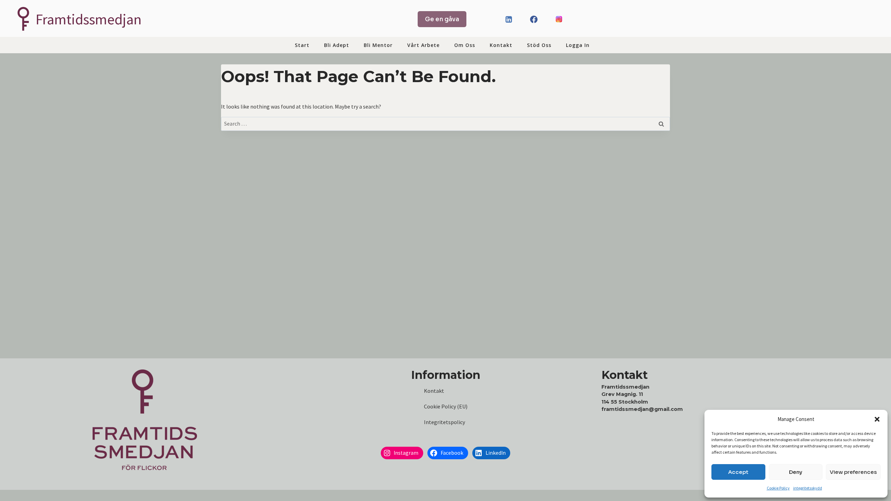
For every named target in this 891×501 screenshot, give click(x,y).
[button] (877, 419)
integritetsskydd (807, 488)
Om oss (464, 45)
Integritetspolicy (444, 422)
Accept (738, 472)
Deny (795, 472)
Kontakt (501, 45)
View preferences (853, 472)
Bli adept (336, 45)
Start (302, 45)
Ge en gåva (442, 19)
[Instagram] (559, 19)
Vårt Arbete (423, 45)
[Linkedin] (508, 19)
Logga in (578, 45)
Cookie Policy (778, 488)
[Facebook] (533, 19)
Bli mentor (378, 45)
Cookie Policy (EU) (445, 406)
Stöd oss (539, 45)
